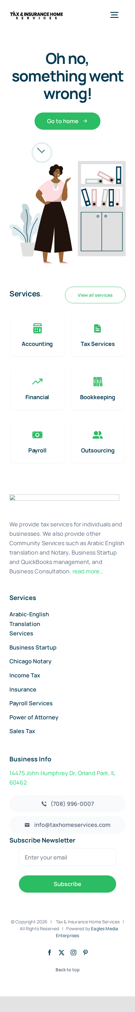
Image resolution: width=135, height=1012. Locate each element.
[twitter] (61, 952)
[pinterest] (85, 952)
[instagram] (73, 952)
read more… (88, 571)
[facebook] (49, 952)
